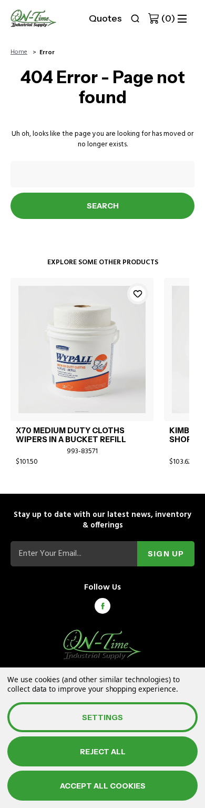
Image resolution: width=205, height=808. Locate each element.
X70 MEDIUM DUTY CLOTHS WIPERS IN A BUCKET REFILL (71, 435)
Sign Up (166, 553)
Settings (102, 717)
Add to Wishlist (137, 293)
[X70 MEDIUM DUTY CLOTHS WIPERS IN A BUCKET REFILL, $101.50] (82, 349)
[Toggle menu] (182, 18)
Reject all (103, 751)
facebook (102, 606)
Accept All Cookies (103, 786)
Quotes (105, 18)
